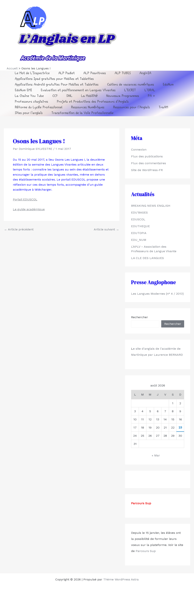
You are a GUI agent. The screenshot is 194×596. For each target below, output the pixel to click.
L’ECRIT (130, 90)
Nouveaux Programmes (122, 96)
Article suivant (106, 229)
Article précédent (19, 229)
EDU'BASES (139, 212)
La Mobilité (89, 96)
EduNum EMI (23, 90)
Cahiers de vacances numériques (130, 85)
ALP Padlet (66, 73)
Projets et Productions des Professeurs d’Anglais (93, 102)
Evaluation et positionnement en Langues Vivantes (78, 90)
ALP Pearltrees (94, 73)
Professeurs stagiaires (31, 102)
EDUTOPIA (138, 233)
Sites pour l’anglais (29, 113)
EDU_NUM (138, 240)
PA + (151, 96)
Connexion (138, 149)
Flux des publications (147, 156)
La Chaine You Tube (29, 96)
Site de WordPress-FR (147, 170)
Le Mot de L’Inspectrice (32, 73)
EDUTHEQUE (140, 226)
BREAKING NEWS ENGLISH (150, 205)
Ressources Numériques (87, 107)
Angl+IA (145, 73)
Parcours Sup (145, 551)
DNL (69, 96)
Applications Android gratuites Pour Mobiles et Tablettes (57, 85)
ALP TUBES (123, 73)
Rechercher (139, 317)
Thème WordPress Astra (121, 579)
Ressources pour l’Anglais (131, 107)
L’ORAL (150, 90)
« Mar (156, 455)
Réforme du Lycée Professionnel (38, 107)
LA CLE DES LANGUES (147, 258)
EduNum (168, 85)
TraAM (163, 107)
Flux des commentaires (148, 163)
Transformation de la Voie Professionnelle (82, 113)
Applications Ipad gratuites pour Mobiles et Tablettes (54, 79)
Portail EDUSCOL (25, 199)
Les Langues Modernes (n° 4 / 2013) (157, 293)
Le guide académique (29, 209)
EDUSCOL (138, 219)
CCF (55, 96)
